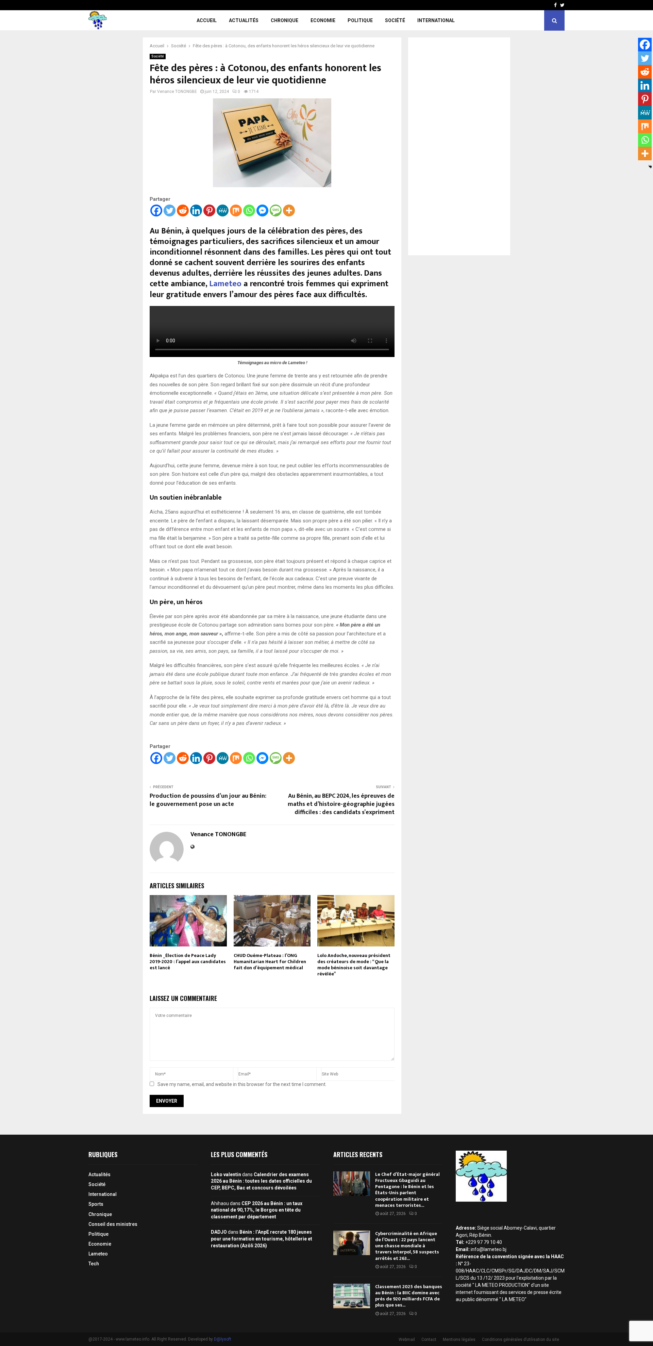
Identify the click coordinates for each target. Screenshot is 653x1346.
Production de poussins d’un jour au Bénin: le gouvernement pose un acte (208, 800)
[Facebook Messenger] (262, 210)
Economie (323, 20)
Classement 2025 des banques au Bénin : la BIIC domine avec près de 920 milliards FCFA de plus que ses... (408, 1296)
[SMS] (276, 210)
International (436, 20)
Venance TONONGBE (177, 91)
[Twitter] (169, 210)
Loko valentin (226, 1174)
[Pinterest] (209, 210)
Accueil (207, 20)
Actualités (243, 20)
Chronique (284, 20)
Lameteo (226, 284)
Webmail (407, 1339)
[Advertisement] (459, 146)
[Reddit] (183, 210)
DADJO (219, 1232)
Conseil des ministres (112, 1224)
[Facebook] (156, 210)
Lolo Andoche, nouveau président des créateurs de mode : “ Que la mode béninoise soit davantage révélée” (353, 965)
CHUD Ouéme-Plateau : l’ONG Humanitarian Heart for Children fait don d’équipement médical (270, 962)
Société (395, 20)
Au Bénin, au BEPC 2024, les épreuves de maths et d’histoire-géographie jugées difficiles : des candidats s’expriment (341, 804)
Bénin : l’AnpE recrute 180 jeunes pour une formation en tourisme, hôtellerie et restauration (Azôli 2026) (261, 1238)
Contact (428, 1339)
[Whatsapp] (249, 210)
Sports (95, 1204)
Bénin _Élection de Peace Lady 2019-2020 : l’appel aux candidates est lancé (188, 962)
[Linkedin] (196, 210)
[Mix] (236, 210)
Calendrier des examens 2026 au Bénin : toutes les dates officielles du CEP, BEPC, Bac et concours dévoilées (261, 1181)
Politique (360, 20)
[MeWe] (223, 210)
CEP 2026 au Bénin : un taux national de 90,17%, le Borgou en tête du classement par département (256, 1210)
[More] (289, 210)
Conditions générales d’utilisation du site (520, 1339)
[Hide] (650, 166)
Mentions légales (459, 1339)
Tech (93, 1263)
